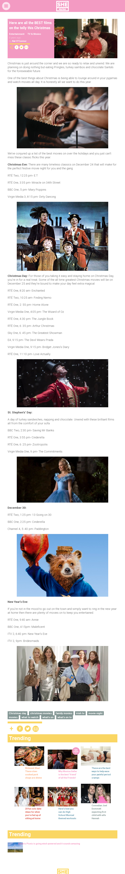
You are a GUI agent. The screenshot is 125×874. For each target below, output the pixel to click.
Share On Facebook (16, 47)
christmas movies (41, 713)
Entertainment (16, 34)
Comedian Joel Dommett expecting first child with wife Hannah (99, 812)
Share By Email (26, 47)
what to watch (29, 717)
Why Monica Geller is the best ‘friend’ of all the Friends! (67, 774)
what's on (48, 717)
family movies (64, 713)
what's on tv (64, 717)
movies (13, 717)
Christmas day (17, 713)
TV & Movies (34, 34)
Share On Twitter (21, 47)
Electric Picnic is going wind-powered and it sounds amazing (49, 843)
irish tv (80, 713)
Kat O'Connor (19, 41)
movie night (95, 713)
